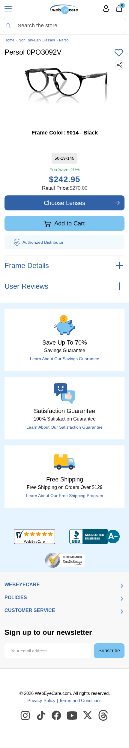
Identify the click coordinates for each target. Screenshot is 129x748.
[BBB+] (94, 536)
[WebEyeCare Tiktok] (41, 715)
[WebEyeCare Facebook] (56, 715)
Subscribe (109, 650)
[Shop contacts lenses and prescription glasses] (64, 9)
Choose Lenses (64, 203)
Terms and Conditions (80, 700)
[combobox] (64, 25)
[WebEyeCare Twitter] (87, 715)
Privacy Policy (41, 700)
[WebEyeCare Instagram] (25, 715)
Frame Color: (65, 133)
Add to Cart (69, 223)
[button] (119, 53)
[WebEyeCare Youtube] (72, 715)
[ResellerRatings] (65, 560)
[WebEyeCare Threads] (103, 715)
